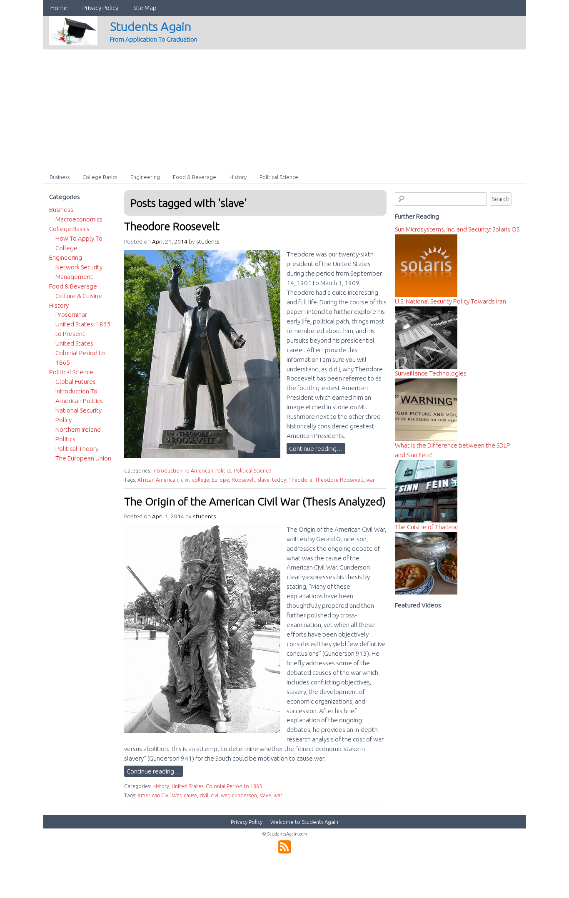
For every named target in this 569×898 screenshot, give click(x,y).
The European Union (83, 458)
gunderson (244, 795)
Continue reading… (316, 448)
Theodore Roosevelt (172, 226)
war (370, 480)
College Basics (99, 177)
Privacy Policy (100, 7)
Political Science (279, 177)
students (208, 241)
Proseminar (71, 314)
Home (58, 7)
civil (185, 480)
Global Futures (75, 381)
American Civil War (159, 795)
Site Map (145, 7)
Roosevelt (243, 480)
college (200, 480)
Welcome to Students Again (304, 822)
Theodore (300, 480)
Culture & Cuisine (78, 295)
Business (60, 177)
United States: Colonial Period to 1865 (217, 786)
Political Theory (76, 448)
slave (264, 480)
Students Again (150, 26)
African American (157, 480)
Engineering (145, 177)
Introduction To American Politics (191, 470)
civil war (220, 795)
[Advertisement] (284, 108)
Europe (220, 480)
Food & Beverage (194, 177)
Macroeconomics (78, 219)
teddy (279, 480)
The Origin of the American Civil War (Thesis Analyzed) (255, 501)
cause (190, 795)
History (238, 177)
